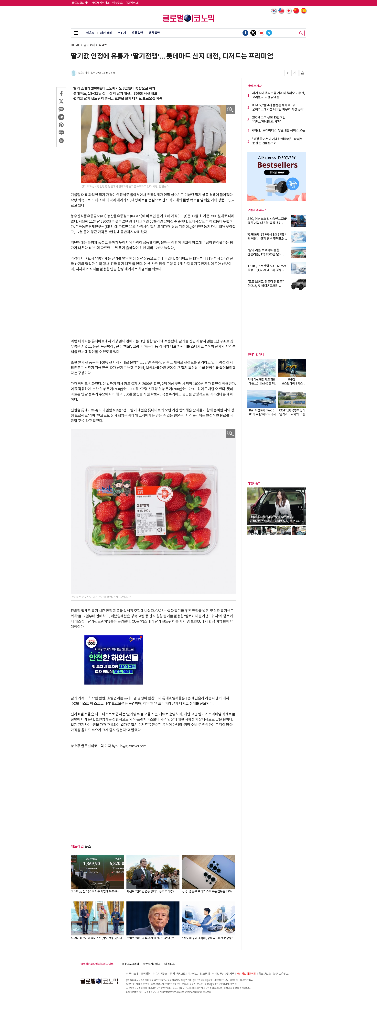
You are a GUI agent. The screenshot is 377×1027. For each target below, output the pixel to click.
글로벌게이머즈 (101, 3)
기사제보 (193, 974)
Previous (252, 507)
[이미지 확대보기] (230, 109)
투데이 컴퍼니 (255, 354)
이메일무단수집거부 (223, 974)
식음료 (90, 33)
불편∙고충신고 (281, 974)
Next (301, 507)
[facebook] (245, 33)
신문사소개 (132, 974)
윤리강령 (146, 974)
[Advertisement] (153, 305)
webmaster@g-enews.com (198, 992)
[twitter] (253, 33)
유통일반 (137, 33)
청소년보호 (265, 974)
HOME (75, 45)
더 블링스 (117, 3)
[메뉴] (76, 33)
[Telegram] (269, 33)
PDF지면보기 (133, 3)
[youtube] (261, 33)
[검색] (301, 33)
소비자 (122, 33)
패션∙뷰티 (106, 33)
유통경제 (89, 45)
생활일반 (154, 33)
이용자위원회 (160, 974)
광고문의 (205, 974)
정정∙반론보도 (178, 974)
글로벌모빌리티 (80, 3)
